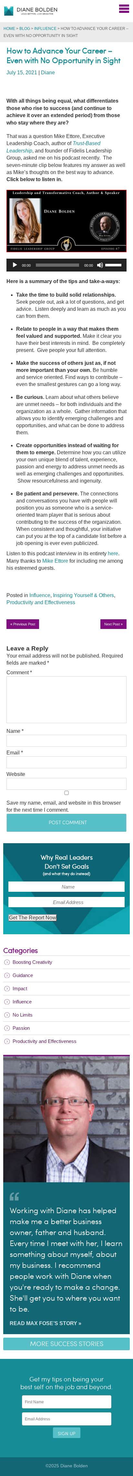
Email (14, 752)
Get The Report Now (32, 917)
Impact (20, 988)
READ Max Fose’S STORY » (45, 1323)
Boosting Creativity (32, 962)
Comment (19, 672)
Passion (21, 1028)
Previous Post (22, 624)
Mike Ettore (55, 561)
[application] (66, 265)
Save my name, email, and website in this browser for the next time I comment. (63, 806)
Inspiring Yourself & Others (83, 595)
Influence (45, 28)
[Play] (15, 265)
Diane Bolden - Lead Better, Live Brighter (30, 11)
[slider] (114, 264)
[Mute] (100, 265)
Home (9, 28)
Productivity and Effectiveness (40, 602)
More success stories (66, 1344)
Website (15, 774)
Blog (24, 28)
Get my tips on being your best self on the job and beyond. (66, 1383)
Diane (48, 72)
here (113, 553)
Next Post (113, 624)
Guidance (23, 975)
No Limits (23, 1015)
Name (15, 731)
